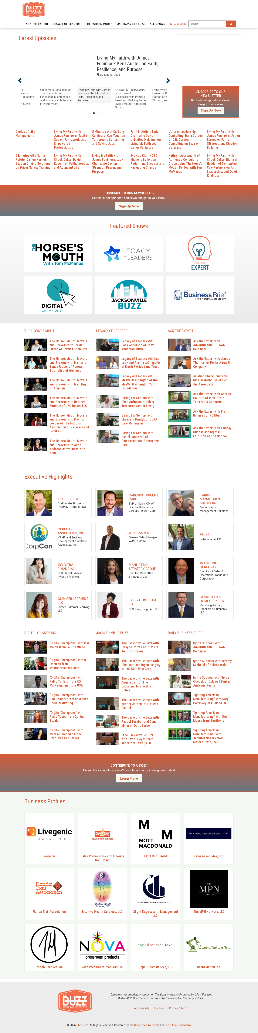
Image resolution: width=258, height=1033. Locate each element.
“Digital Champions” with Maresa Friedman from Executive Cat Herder (66, 734)
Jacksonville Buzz (131, 24)
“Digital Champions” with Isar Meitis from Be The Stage (69, 645)
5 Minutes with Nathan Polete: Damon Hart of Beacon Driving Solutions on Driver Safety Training (33, 161)
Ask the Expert (37, 24)
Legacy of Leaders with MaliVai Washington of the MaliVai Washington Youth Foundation (139, 382)
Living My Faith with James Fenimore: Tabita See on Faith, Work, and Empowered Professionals (70, 140)
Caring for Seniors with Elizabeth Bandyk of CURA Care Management (139, 419)
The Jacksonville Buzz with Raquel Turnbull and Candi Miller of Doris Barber (140, 721)
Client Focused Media (178, 1025)
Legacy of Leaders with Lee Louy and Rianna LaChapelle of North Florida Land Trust (140, 363)
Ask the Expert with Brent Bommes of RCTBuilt (211, 413)
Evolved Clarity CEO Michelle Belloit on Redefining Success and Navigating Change (147, 161)
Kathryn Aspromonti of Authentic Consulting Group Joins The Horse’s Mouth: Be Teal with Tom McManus (186, 164)
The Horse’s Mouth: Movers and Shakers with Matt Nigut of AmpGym (69, 384)
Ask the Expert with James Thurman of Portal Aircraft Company (211, 363)
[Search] (231, 24)
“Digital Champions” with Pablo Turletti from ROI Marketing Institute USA (66, 681)
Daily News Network (146, 1025)
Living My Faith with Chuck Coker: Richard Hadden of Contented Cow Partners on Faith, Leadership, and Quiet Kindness (222, 165)
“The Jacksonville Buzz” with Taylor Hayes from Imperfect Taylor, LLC (138, 739)
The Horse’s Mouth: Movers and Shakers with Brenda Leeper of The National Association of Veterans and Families (69, 423)
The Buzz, (82, 1025)
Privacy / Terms (178, 1008)
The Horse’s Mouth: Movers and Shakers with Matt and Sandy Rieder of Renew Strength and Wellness (68, 364)
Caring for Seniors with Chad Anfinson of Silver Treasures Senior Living (137, 402)
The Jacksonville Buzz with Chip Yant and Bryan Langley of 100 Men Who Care (140, 665)
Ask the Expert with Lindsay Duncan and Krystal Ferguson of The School (212, 432)
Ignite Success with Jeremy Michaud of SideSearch (212, 663)
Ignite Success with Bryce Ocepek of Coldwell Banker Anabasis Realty (211, 681)
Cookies (159, 1008)
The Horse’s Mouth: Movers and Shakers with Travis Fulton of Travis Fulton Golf (69, 345)
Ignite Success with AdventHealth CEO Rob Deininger (209, 647)
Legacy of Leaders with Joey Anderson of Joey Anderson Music (137, 345)
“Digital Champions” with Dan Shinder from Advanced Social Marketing (69, 699)
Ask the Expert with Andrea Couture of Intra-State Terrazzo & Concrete (212, 398)
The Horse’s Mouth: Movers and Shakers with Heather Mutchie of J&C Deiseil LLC (68, 402)
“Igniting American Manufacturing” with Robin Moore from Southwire (211, 717)
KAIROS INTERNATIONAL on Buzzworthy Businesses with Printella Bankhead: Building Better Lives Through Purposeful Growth (128, 63)
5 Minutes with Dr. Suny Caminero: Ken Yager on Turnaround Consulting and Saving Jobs (108, 137)
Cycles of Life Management (25, 134)
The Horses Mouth (98, 24)
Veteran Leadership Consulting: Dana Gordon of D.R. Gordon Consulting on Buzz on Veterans (186, 140)
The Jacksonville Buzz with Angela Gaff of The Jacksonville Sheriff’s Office (140, 684)
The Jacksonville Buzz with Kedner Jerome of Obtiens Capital (140, 704)
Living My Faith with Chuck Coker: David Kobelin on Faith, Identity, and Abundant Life (71, 161)
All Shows (157, 24)
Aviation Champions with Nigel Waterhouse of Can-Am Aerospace (211, 380)
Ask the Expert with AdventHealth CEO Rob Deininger (209, 345)
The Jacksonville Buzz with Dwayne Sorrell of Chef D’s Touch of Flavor (140, 647)
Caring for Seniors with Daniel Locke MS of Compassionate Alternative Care (140, 439)
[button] (20, 81)
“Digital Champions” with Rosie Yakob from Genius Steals (67, 717)
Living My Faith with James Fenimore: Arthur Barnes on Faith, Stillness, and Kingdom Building (223, 140)
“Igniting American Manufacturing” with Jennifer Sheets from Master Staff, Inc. (208, 736)
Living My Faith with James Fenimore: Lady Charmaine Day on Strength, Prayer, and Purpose (107, 164)
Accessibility (141, 1008)
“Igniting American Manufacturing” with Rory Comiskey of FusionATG (211, 699)
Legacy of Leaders (67, 24)
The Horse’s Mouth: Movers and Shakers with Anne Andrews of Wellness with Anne (68, 447)
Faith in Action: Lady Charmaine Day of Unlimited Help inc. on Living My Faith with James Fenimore (146, 140)
